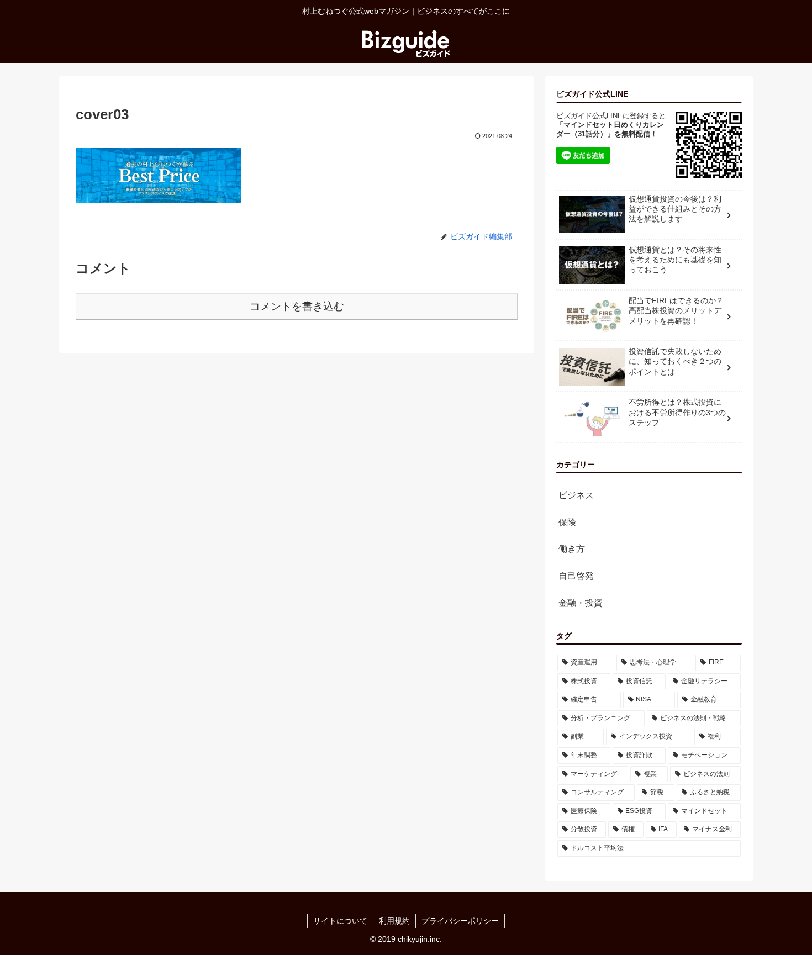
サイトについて (340, 920)
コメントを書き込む (297, 306)
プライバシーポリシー (460, 920)
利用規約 (394, 920)
